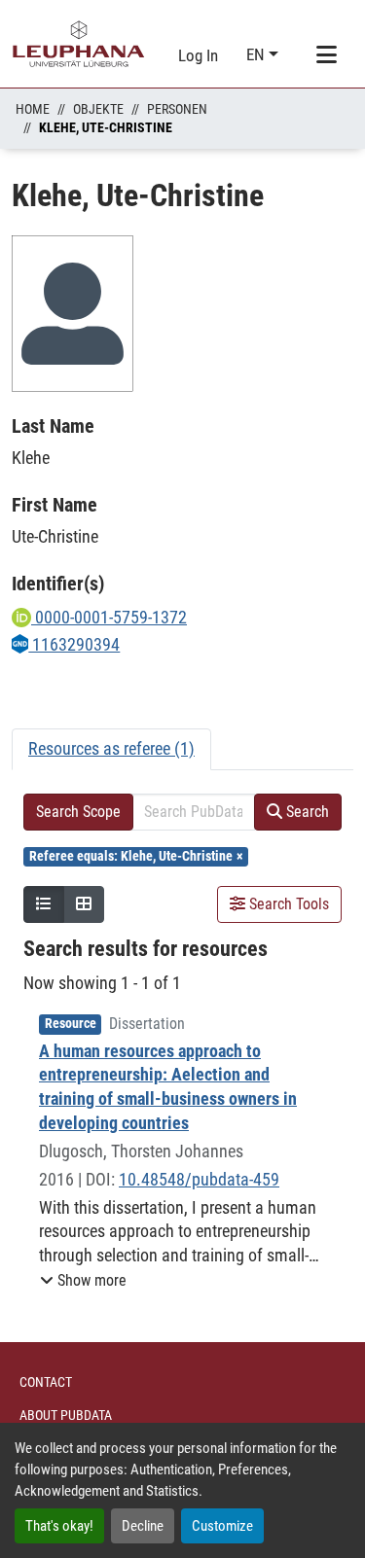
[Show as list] (43, 904)
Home (33, 109)
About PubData (65, 1415)
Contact (45, 1382)
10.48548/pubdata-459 (199, 1179)
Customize (222, 1526)
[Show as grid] (83, 904)
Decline (143, 1526)
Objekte (98, 109)
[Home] (79, 43)
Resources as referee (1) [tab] (111, 748)
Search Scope (78, 811)
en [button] (257, 54)
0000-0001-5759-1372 (109, 617)
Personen (177, 109)
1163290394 (74, 644)
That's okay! (59, 1526)
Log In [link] (198, 55)
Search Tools (287, 904)
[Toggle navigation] (326, 55)
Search (305, 811)
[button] (83, 1280)
